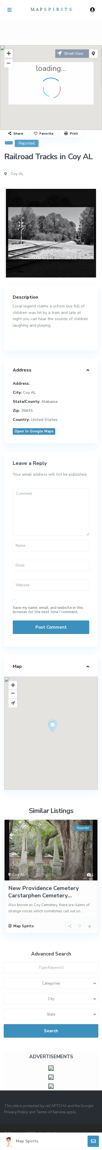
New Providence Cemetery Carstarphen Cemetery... (43, 891)
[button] (63, 736)
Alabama (49, 401)
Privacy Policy (16, 1112)
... (82, 911)
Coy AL (17, 173)
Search (51, 1031)
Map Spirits (27, 1141)
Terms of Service (50, 1112)
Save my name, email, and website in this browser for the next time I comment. (48, 610)
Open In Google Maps (34, 431)
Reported (27, 143)
